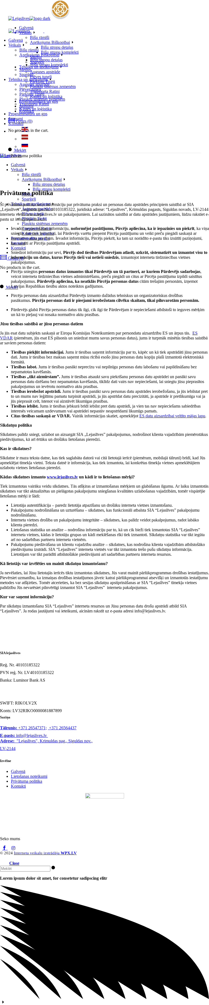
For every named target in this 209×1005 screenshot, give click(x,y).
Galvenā (18, 771)
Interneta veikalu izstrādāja (45, 853)
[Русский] (24, 146)
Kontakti (18, 786)
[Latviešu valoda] (24, 138)
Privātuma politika (26, 781)
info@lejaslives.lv (23, 735)
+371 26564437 (62, 727)
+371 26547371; (23, 727)
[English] (24, 131)
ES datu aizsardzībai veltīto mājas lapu (172, 416)
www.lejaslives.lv (62, 477)
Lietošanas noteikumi (29, 776)
